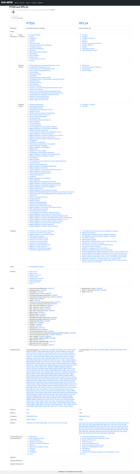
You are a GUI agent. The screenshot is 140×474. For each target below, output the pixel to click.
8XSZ (87, 433)
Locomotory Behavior (35, 125)
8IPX (118, 430)
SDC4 (57, 394)
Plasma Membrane (34, 43)
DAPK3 (103, 350)
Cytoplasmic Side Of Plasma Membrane (40, 45)
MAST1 (34, 374)
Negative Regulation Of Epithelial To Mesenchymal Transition (46, 135)
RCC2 (63, 386)
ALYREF (69, 350)
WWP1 (32, 406)
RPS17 (33, 392)
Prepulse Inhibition (34, 200)
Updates (40, 3)
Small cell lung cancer (35, 280)
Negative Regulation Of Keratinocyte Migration (42, 187)
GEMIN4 (41, 365)
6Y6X (121, 424)
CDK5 (99, 350)
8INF (108, 430)
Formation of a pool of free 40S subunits (93, 243)
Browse (22, 3)
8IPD (115, 430)
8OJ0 (101, 431)
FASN (67, 363)
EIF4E (53, 362)
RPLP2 (44, 391)
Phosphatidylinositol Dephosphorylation (40, 173)
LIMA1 (28, 372)
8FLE (112, 428)
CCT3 (53, 355)
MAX (121, 350)
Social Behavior (33, 157)
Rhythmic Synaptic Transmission (38, 197)
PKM (27, 382)
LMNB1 (52, 372)
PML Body (32, 50)
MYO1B (64, 377)
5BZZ (45, 423)
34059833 (41, 298)
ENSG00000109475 (84, 416)
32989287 (43, 290)
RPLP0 (40, 391)
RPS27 (58, 392)
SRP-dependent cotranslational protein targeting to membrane (99, 234)
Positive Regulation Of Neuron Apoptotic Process (95, 438)
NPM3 (75, 379)
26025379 (41, 312)
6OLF (80, 424)
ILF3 (30, 370)
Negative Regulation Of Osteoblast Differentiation (42, 166)
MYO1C (69, 377)
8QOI (114, 431)
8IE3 (96, 430)
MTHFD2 (37, 377)
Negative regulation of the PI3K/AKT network (41, 234)
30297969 (52, 338)
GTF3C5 (28, 367)
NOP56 (67, 379)
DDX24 (36, 360)
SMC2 (41, 398)
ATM (72, 351)
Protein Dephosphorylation (36, 106)
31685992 (52, 10)
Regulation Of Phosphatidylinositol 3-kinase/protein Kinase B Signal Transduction (51, 192)
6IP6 (100, 423)
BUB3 (51, 353)
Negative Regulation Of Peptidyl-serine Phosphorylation (44, 154)
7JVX (58, 423)
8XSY (84, 433)
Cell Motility (32, 176)
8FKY (123, 426)
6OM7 (97, 424)
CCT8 (64, 355)
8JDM (90, 431)
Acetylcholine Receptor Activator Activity (93, 436)
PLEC (31, 382)
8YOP (102, 433)
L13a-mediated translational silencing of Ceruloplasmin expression (100, 231)
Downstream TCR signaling (36, 236)
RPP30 (52, 391)
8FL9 (96, 428)
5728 (27, 409)
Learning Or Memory (35, 123)
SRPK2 (81, 351)
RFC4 (74, 386)
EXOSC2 (37, 363)
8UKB (125, 431)
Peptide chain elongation (89, 233)
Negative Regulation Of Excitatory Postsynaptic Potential (45, 207)
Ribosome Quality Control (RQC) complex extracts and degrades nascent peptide (104, 255)
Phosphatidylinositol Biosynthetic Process (41, 109)
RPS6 (28, 394)
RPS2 (37, 392)
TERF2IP (62, 401)
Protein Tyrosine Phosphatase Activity (40, 70)
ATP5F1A (29, 353)
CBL (31, 355)
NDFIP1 (44, 379)
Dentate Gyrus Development (37, 142)
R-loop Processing (87, 442)
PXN (31, 386)
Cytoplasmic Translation (88, 104)
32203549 (99, 288)
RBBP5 (56, 386)
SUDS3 (42, 401)
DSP (46, 362)
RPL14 (62, 387)
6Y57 (118, 424)
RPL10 (40, 387)
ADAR (53, 350)
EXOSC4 (43, 363)
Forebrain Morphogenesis (36, 175)
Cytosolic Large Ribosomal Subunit (91, 43)
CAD (62, 353)
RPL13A (57, 387)
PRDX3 (38, 384)
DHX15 (49, 360)
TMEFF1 (33, 403)
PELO (54, 380)
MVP (41, 377)
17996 (80, 413)
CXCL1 (38, 358)
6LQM (106, 423)
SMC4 (44, 398)
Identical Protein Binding (36, 89)
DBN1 (54, 358)
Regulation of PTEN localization (38, 246)
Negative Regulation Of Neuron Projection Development (44, 139)
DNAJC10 (34, 362)
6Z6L (125, 424)
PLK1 (34, 382)
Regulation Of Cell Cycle (36, 188)
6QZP (101, 424)
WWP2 (36, 406)
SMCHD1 (49, 398)
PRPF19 (47, 384)
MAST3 (43, 374)
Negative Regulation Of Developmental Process (42, 181)
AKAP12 (61, 350)
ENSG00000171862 (31, 416)
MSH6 (32, 377)
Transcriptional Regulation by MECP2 (39, 250)
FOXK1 (32, 365)
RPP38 (56, 391)
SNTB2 (39, 399)
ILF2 (27, 370)
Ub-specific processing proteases (38, 241)
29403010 (51, 345)
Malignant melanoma (35, 275)
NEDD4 (49, 379)
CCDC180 (35, 355)
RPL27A (51, 389)
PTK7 (75, 384)
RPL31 (64, 389)
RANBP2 (44, 386)
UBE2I (53, 404)
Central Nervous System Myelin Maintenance (41, 152)
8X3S (65, 423)
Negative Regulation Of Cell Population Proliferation (43, 128)
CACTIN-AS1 (57, 353)
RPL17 (66, 387)
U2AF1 (49, 404)
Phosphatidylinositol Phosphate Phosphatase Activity (44, 94)
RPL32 (68, 389)
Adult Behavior (33, 149)
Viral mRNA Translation (88, 238)
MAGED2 (65, 372)
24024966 (47, 321)
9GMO (113, 433)
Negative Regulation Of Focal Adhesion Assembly (43, 190)
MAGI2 (70, 372)
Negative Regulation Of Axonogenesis (39, 178)
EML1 (60, 362)
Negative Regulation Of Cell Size (38, 168)
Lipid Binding (32, 76)
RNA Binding (85, 65)
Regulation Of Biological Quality (38, 204)
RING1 (32, 387)
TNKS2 (42, 403)
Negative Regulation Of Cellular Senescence (41, 224)
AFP (57, 350)
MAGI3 (75, 372)
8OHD (97, 431)
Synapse (31, 60)
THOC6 (28, 403)
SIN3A (40, 396)
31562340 (36, 300)
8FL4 (86, 428)
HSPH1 (70, 368)
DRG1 (42, 362)
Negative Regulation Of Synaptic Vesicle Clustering (43, 226)
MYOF (28, 379)
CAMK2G (71, 353)
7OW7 (108, 426)
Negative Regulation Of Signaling (38, 145)
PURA (28, 386)
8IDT (90, 430)
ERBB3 (73, 362)
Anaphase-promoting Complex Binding (39, 77)
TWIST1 (41, 404)
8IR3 (127, 430)
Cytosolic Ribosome (87, 45)
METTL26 (29, 375)
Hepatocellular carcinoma (36, 278)
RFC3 (70, 386)
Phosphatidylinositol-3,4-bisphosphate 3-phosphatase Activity (46, 93)
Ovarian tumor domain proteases (38, 243)
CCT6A (61, 355)
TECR (57, 401)
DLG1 (59, 360)
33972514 (57, 302)
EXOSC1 (32, 363)
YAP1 (52, 406)
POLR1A (44, 382)
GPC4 (61, 365)
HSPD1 (66, 368)
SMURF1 (54, 398)
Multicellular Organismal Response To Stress (41, 156)
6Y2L (115, 424)
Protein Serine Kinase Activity (90, 443)
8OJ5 (104, 431)
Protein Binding (33, 72)
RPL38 (32, 391)
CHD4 (35, 356)
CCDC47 (40, 355)
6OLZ (90, 424)
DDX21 (32, 360)
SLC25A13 (59, 396)
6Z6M (80, 426)
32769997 (52, 334)
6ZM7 (87, 426)
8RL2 (121, 431)
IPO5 (36, 370)
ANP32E (48, 351)
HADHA (41, 367)
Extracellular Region (34, 35)
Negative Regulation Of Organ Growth (39, 171)
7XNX (112, 426)
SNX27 (43, 399)
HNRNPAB (63, 367)
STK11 (33, 401)
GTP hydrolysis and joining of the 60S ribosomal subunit (97, 245)
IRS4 (42, 370)
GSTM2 (65, 365)
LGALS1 (73, 370)
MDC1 (68, 374)
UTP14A (74, 404)
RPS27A (63, 392)
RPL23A (42, 389)
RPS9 (31, 394)
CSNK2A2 (29, 358)
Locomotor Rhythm (34, 163)
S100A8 (44, 394)
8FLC (105, 428)
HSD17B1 (29, 368)
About (16, 3)
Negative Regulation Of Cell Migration (39, 147)
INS (33, 370)
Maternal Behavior (34, 159)
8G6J (83, 430)
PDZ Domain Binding (35, 86)
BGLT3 (48, 353)
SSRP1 (73, 399)
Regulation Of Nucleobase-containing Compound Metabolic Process (100, 452)
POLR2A (49, 382)
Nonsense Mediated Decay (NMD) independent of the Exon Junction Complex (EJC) (105, 251)
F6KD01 (28, 419)
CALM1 (66, 353)
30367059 (58, 334)
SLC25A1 (53, 396)
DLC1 (56, 360)
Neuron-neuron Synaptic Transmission (39, 115)
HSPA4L (51, 368)
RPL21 (75, 387)
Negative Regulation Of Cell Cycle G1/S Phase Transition (45, 214)
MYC (51, 377)
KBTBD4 (54, 370)
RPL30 (60, 389)
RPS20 (41, 392)
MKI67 (38, 375)
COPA (47, 356)
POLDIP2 (39, 382)
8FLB (102, 428)
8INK (111, 430)
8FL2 (80, 428)
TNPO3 (46, 403)
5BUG (38, 423)
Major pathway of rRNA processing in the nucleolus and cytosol (99, 241)
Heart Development (34, 121)
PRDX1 (34, 384)
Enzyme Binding (33, 84)
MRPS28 (67, 375)
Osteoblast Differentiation (36, 104)
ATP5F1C (34, 353)
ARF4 (59, 351)
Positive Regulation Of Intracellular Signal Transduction (44, 212)
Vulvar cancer (33, 271)
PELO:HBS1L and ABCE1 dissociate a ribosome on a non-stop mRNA (101, 258)
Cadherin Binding (86, 70)
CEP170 (73, 355)
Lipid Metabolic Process (36, 108)
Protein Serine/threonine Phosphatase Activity (42, 69)
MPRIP (46, 375)
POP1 (64, 382)
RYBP (40, 394)
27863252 (42, 293)
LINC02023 (46, 372)
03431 (28, 413)
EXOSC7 (53, 363)
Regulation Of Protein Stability (37, 151)
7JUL (55, 423)
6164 (80, 409)
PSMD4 (61, 384)
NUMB (28, 380)
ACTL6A (49, 350)
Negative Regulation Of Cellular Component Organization (45, 183)
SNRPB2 (28, 399)
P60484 (33, 419)
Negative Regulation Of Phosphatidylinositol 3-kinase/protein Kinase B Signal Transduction (50, 194)
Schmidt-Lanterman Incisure (37, 59)
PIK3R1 (74, 380)
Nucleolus (84, 35)
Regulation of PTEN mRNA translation (39, 245)
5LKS (90, 423)
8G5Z (122, 428)
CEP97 (28, 356)
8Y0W (91, 433)
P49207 (81, 419)
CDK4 (95, 350)
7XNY (116, 426)
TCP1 (54, 401)
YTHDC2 (60, 406)
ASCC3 (69, 351)
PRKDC (42, 384)
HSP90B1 (41, 368)
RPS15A (28, 392)
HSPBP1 (60, 368)
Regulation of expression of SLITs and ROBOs (95, 248)
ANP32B (43, 351)
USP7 (65, 404)
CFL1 (32, 356)
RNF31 (36, 387)
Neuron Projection (34, 55)
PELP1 (58, 380)
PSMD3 (57, 384)
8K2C (94, 431)
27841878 (41, 328)
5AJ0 (87, 423)
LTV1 (61, 372)
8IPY (121, 430)
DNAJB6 (28, 362)
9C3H (105, 433)
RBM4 (59, 386)
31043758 (39, 292)
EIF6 (56, 362)
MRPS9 (28, 377)
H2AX (37, 367)
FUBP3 (36, 365)
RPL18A (71, 387)
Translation (85, 106)
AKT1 (65, 350)
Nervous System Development (37, 116)
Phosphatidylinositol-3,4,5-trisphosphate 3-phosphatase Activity (46, 79)
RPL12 (49, 387)
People (28, 3)
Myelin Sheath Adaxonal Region (38, 52)
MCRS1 (64, 374)
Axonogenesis (86, 450)
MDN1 (72, 374)
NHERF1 (56, 379)
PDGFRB (49, 380)
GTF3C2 (70, 365)
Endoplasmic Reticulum (88, 38)
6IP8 (103, 423)
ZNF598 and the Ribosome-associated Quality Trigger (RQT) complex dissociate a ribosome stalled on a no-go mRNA (104, 261)
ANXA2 (53, 351)
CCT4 (56, 355)
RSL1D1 (36, 394)
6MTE (124, 423)
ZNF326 (70, 406)
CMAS (43, 356)
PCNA (44, 380)
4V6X (84, 423)
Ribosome (85, 42)
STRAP (37, 401)
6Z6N (83, 426)
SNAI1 (59, 398)
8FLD (109, 428)
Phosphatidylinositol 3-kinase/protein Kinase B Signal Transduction (47, 161)
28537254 (38, 326)
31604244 (43, 314)
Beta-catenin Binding (35, 74)
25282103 (89, 292)
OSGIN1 (32, 380)
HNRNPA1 (50, 367)
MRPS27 (61, 375)
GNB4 (53, 365)
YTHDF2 (65, 406)
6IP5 (97, 423)
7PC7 (62, 423)
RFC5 (28, 387)
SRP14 (62, 399)
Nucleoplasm (33, 38)
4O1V (34, 423)
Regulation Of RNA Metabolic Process (92, 447)
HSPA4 (46, 368)
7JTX (48, 423)
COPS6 (56, 356)
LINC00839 (33, 372)
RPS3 (67, 392)
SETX (74, 394)
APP (92, 350)
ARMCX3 (63, 351)
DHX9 (52, 360)
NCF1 (40, 379)
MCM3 (56, 374)
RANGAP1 (50, 386)
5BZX (42, 423)
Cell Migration (33, 140)
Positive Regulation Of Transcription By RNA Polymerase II (45, 169)
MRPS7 (72, 375)
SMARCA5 (36, 398)
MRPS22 (51, 375)
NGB (52, 379)
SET (71, 394)
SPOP (47, 399)
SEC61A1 (66, 394)
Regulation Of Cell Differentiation (38, 164)
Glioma (31, 283)
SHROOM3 (35, 396)
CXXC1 (43, 358)
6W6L (105, 424)
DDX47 (40, 360)
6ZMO (98, 426)
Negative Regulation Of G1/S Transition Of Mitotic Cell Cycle (46, 221)
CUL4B (34, 358)
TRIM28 (64, 403)
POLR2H (60, 382)
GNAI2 (50, 365)
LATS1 (68, 370)
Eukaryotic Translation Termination (91, 246)
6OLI (87, 424)
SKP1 (48, 396)
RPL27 (47, 389)
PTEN (30, 23)
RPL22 (28, 389)
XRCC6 (45, 406)
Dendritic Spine (33, 57)
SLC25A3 (64, 396)
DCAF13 (63, 358)
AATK (40, 350)
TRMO (69, 403)
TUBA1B (73, 403)
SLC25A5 (70, 396)
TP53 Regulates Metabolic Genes (38, 238)
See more (30, 454)
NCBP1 (36, 379)
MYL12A (59, 377)
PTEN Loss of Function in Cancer (38, 239)
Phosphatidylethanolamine (36, 266)
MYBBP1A (46, 377)
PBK (36, 380)
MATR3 (47, 374)
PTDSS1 (71, 384)
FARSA (59, 363)
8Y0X (94, 433)
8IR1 (124, 430)
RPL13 (53, 387)
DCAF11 (58, 358)
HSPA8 (56, 368)
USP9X (69, 404)
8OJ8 (107, 431)
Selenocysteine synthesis (89, 239)
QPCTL (35, 386)
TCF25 (50, 401)
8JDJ (80, 431)
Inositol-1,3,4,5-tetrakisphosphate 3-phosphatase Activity (45, 91)
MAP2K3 (28, 374)
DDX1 (28, 360)
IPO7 (39, 370)
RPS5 (75, 392)
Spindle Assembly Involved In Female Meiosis (42, 113)
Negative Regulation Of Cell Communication (41, 133)
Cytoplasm (32, 40)
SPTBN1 (57, 399)
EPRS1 (68, 362)
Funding (33, 3)
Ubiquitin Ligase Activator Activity (38, 99)
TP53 (49, 403)
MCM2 (52, 374)
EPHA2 (64, 362)
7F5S (105, 426)
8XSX (80, 433)
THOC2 (67, 401)
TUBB (28, 404)
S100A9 (49, 394)
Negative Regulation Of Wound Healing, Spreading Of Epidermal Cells (48, 216)
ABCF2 (45, 350)
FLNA (28, 365)
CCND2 (46, 355)
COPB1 (51, 356)
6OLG (84, 424)
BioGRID (14, 18)
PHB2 (65, 380)
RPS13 (69, 391)
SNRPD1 (34, 399)
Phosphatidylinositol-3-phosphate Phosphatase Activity (44, 65)
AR (56, 351)
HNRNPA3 (56, 367)
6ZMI (94, 426)
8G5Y (119, 428)
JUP (50, 370)
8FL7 (93, 428)
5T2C (93, 423)
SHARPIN (29, 396)
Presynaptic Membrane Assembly (38, 209)
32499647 (42, 336)
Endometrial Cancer (34, 282)
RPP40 (61, 391)
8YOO (98, 433)
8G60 (126, 428)
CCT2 (49, 355)
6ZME (91, 426)
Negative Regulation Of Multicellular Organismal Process (45, 185)
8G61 (80, 430)
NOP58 (71, 379)
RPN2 (48, 391)
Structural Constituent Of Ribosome (92, 67)
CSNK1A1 (66, 356)
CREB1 (60, 356)
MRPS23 (56, 375)
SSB (65, 399)
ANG (39, 351)
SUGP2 (46, 401)
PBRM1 (40, 380)
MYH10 (55, 377)
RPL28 (56, 389)
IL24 (74, 368)
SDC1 (53, 394)
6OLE (127, 423)
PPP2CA (28, 384)
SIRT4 (44, 396)
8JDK (83, 431)
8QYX (118, 431)
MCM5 (60, 374)
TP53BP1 (54, 403)
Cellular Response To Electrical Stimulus (40, 205)
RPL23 (38, 389)
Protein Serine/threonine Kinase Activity (93, 445)
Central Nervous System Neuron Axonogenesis (42, 144)
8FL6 (89, 428)
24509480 (47, 336)
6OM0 (94, 424)
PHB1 (62, 380)
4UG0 (80, 423)
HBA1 (45, 367)
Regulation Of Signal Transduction (38, 130)
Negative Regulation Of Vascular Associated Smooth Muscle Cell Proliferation (50, 217)
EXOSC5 (48, 363)
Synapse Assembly (34, 118)
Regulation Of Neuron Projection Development (42, 137)
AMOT (74, 350)
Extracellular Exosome (88, 48)
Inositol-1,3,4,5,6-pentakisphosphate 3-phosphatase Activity (45, 88)
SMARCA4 (29, 398)
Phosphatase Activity (35, 82)
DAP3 (46, 358)
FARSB (63, 363)
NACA (32, 379)
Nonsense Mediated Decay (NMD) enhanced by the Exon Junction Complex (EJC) (104, 253)
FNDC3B (117, 350)
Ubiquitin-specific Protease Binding (39, 98)
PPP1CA (72, 382)
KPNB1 (64, 370)
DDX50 (44, 360)
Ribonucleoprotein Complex (89, 50)
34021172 (41, 340)
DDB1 (67, 358)
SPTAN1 (52, 399)
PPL (68, 382)
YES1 (56, 406)
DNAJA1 (63, 360)
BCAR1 (40, 353)
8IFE (102, 430)
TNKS (37, 403)
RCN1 (67, 386)
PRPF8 (52, 384)
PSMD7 (66, 384)
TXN (45, 404)
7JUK (52, 423)
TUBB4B (32, 404)
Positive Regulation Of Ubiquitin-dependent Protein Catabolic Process (48, 219)
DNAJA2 (68, 360)
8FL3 (83, 428)
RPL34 (83, 23)
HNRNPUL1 (69, 367)
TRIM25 (60, 403)
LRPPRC (56, 372)
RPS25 (50, 392)
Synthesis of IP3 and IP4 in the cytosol (40, 233)
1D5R (27, 423)
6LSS (113, 423)
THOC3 (72, 401)
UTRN (28, 406)
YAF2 (48, 406)
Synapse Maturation (34, 199)
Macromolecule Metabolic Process (38, 447)
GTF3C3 (75, 365)
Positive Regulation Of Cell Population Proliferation (43, 127)
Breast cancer (33, 273)
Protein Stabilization (34, 180)
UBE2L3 (57, 404)
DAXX (50, 358)
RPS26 (54, 392)
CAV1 (28, 355)
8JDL (87, 431)
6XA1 (108, 424)
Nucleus (31, 36)
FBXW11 (74, 363)
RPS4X (72, 392)
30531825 (103, 290)
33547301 (51, 288)
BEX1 (44, 353)
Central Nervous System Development (40, 120)
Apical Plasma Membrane (36, 48)
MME (42, 375)
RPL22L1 (33, 389)
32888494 (48, 293)
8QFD (111, 431)
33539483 (72, 333)
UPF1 (61, 404)
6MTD (120, 423)
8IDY (93, 430)
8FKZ (126, 426)
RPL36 (28, 391)
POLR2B (55, 382)
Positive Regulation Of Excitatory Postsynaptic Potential (45, 223)
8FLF (115, 428)
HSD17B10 (35, 368)
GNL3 (57, 365)
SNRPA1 (70, 398)
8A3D (119, 426)
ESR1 (28, 363)
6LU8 (116, 423)
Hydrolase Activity (34, 81)
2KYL (31, 423)
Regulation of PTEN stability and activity (40, 248)
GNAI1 (46, 365)
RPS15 (74, 391)
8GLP (87, 430)
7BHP (101, 426)
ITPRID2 (46, 370)
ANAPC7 (34, 351)
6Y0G (112, 424)
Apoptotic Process (34, 111)
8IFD (99, 430)
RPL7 (36, 391)
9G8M (109, 433)
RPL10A (44, 387)
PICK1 (69, 380)
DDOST (72, 358)
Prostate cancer (33, 276)
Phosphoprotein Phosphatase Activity (39, 67)
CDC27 (68, 355)
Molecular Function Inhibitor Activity (39, 96)
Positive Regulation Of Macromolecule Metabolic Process (45, 132)
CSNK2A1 (72, 356)
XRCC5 (40, 406)
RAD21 (40, 386)
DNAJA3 (74, 360)
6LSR (109, 423)
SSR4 (68, 399)
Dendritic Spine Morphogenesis (38, 202)
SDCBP (61, 394)
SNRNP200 (65, 398)
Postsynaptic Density (35, 47)
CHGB (39, 356)
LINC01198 (40, 372)
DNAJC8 (112, 350)
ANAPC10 (29, 351)
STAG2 (28, 401)
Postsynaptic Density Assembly (38, 211)
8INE (105, 430)
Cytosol (31, 42)
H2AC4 (33, 367)
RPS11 (65, 391)
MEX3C (34, 375)
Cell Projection (33, 54)
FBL (70, 363)
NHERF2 (62, 379)
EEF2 (49, 362)
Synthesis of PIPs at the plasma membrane (41, 231)
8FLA (99, 428)
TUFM (37, 404)
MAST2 (38, 374)
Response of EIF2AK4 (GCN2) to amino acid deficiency (97, 250)
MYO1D (74, 377)
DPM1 (39, 362)
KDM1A (59, 370)
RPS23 (46, 392)
